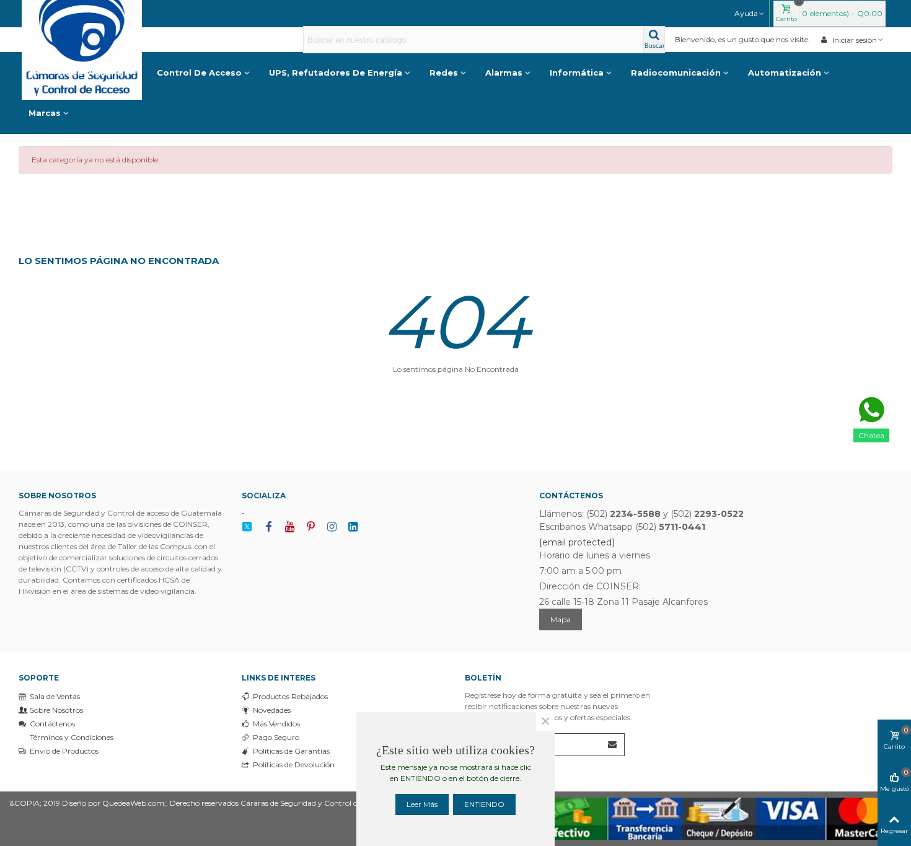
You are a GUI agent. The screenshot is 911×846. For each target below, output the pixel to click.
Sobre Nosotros (56, 710)
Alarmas (503, 72)
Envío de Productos (64, 751)
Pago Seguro (276, 737)
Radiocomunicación (676, 72)
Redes (443, 72)
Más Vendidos (276, 723)
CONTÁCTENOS (571, 495)
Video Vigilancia (93, 72)
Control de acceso (199, 72)
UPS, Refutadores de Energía (335, 72)
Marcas (45, 113)
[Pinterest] (310, 527)
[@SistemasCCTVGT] (247, 527)
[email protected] (577, 542)
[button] (750, 13)
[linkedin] (352, 527)
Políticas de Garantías (291, 751)
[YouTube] (289, 527)
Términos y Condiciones (71, 737)
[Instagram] (331, 527)
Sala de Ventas (55, 696)
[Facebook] (268, 527)
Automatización (784, 72)
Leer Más (422, 804)
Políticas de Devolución (294, 764)
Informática (577, 72)
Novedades (272, 710)
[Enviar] (613, 745)
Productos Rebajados (290, 696)
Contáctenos (52, 723)
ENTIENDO (484, 804)
